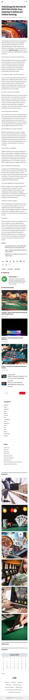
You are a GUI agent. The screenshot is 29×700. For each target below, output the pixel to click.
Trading (6, 435)
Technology (7, 433)
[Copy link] (9, 264)
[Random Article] (24, 1)
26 (10, 668)
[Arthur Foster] (4, 279)
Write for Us (7, 453)
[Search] (26, 1)
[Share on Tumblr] (3, 264)
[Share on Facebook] (7, 261)
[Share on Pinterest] (20, 261)
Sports (5, 431)
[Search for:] (11, 393)
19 (10, 666)
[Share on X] (10, 261)
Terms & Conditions (9, 458)
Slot (5, 427)
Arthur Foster (6, 17)
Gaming (6, 413)
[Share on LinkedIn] (13, 261)
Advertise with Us (8, 456)
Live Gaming (10, 269)
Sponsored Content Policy (10, 464)
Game (5, 411)
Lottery (5, 421)
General (6, 415)
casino (5, 407)
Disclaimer (6, 451)
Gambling (6, 409)
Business (6, 405)
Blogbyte (21, 697)
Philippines (6, 423)
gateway (4, 269)
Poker (5, 425)
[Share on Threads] (6, 264)
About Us (6, 449)
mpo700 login (17, 269)
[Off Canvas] (2, 1)
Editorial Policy (7, 460)
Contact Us (6, 447)
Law (5, 417)
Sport (5, 429)
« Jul (3, 673)
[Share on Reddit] (24, 261)
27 (14, 668)
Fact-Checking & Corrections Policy (13, 462)
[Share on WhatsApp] (17, 261)
